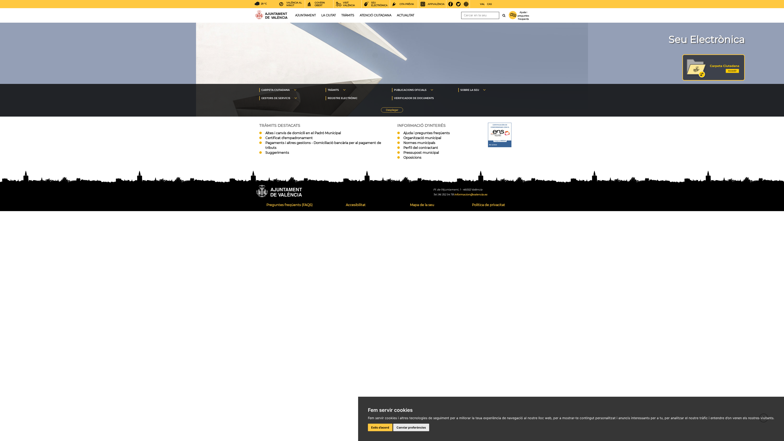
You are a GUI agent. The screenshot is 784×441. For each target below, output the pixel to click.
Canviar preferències (411, 427)
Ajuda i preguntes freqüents (426, 133)
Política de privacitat (488, 205)
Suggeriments (277, 153)
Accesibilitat (356, 205)
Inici (271, 15)
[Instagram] (467, 4)
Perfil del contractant (420, 148)
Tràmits (347, 15)
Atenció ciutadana (375, 15)
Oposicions (412, 157)
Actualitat (405, 15)
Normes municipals (419, 143)
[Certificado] (499, 146)
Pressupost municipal (421, 153)
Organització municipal (422, 138)
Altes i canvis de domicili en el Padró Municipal (303, 133)
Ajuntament (305, 15)
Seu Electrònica (707, 39)
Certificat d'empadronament (289, 138)
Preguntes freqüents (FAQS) (289, 205)
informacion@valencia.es (470, 194)
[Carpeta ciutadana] (713, 79)
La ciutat (328, 15)
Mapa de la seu (422, 205)
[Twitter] (459, 4)
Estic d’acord (380, 427)
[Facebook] (451, 4)
